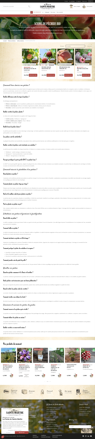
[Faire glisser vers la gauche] (45, 381)
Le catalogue (72, 1)
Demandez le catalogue (85, 411)
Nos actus (53, 12)
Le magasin (78, 1)
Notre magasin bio (51, 413)
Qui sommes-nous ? (51, 407)
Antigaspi (47, 12)
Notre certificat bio (51, 422)
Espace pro (84, 1)
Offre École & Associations (53, 426)
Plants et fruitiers (12, 40)
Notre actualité (50, 415)
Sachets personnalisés (52, 428)
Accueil (5, 40)
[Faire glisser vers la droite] (50, 381)
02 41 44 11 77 (28, 409)
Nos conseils (60, 12)
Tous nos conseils (83, 415)
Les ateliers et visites (51, 411)
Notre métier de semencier (53, 409)
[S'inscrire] (89, 426)
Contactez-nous (83, 409)
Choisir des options (26, 375)
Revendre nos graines (52, 424)
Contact (66, 1)
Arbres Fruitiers (20, 40)
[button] (35, 12)
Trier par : (62, 46)
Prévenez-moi (33, 75)
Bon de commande (84, 413)
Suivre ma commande (84, 407)
